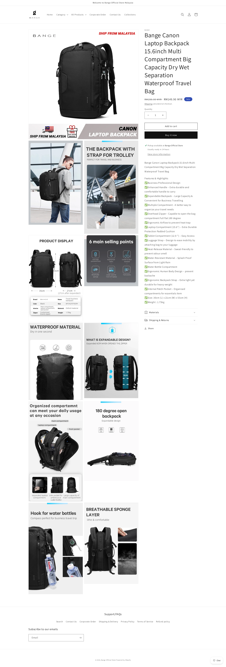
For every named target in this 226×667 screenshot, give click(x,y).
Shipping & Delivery (108, 621)
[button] (62, 14)
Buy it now (171, 135)
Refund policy (163, 621)
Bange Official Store (108, 660)
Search (59, 621)
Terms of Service (145, 621)
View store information (159, 154)
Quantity (148, 109)
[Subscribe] (80, 637)
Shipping (148, 104)
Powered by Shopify (123, 660)
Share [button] (151, 328)
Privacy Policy (127, 621)
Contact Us (71, 621)
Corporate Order (88, 621)
